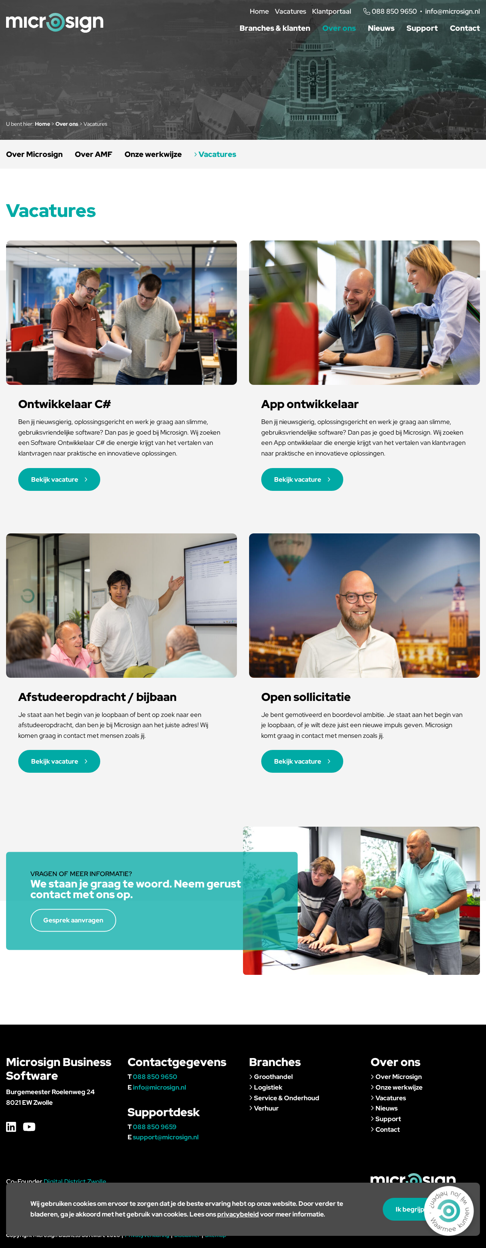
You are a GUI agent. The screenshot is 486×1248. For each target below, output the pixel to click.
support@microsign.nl (166, 1137)
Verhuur (266, 1108)
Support (422, 28)
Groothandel (273, 1076)
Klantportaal (331, 11)
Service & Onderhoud (286, 1098)
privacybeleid (238, 1214)
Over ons (339, 28)
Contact (465, 28)
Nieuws (381, 28)
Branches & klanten (275, 28)
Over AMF (93, 154)
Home (259, 11)
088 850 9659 (155, 1127)
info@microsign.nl (452, 11)
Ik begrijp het (416, 1209)
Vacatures (290, 11)
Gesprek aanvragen (73, 920)
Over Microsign (34, 154)
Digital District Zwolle (75, 1181)
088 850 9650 (155, 1076)
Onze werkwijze (153, 154)
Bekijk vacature (54, 479)
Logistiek (268, 1087)
